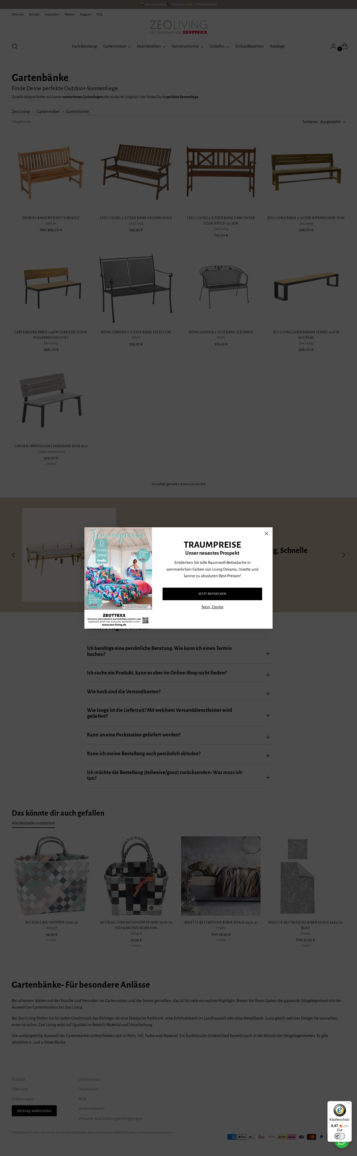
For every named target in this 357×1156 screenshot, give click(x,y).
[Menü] (349, 1104)
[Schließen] (266, 533)
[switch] (340, 1136)
